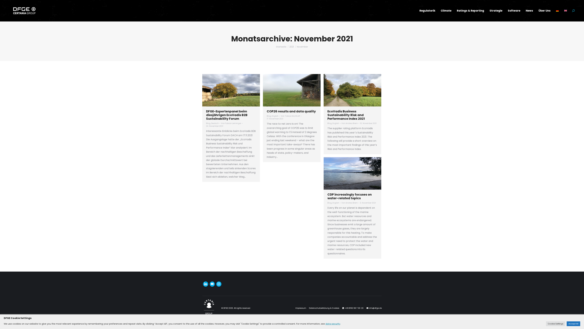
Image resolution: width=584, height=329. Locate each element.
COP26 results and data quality (291, 111)
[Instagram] (219, 284)
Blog (208, 123)
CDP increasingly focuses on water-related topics (349, 196)
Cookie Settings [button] (555, 323)
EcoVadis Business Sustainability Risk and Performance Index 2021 (346, 115)
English (275, 116)
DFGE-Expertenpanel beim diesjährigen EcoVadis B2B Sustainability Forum (226, 115)
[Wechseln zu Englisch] (566, 11)
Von (231, 123)
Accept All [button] (573, 323)
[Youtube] (212, 284)
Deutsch (215, 123)
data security (332, 323)
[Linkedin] (205, 284)
